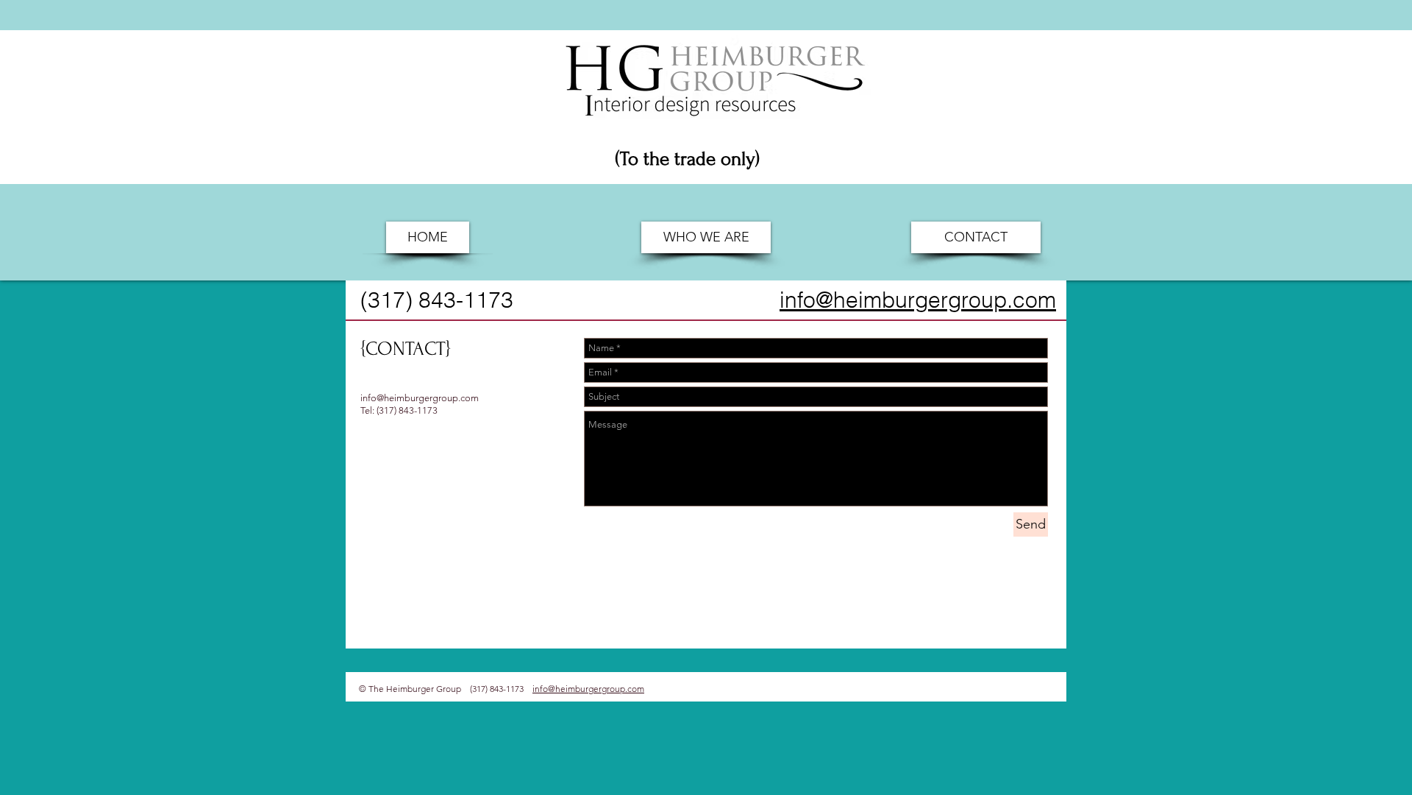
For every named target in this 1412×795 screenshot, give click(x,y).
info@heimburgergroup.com (419, 397)
